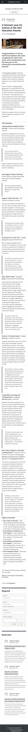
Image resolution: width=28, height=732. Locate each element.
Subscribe (14, 12)
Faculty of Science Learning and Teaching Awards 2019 (15, 700)
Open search (25, 1)
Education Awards (10, 73)
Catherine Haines (14, 641)
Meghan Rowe (11, 19)
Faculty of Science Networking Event (11, 672)
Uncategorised (11, 34)
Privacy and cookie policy (16, 730)
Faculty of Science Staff (14, 9)
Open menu (2, 1)
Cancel (14, 624)
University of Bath (14, 2)
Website (5, 610)
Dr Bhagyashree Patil (16, 459)
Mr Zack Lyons (13, 457)
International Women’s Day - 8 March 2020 (15, 647)
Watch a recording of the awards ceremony (12, 576)
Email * (5, 602)
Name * (5, 595)
